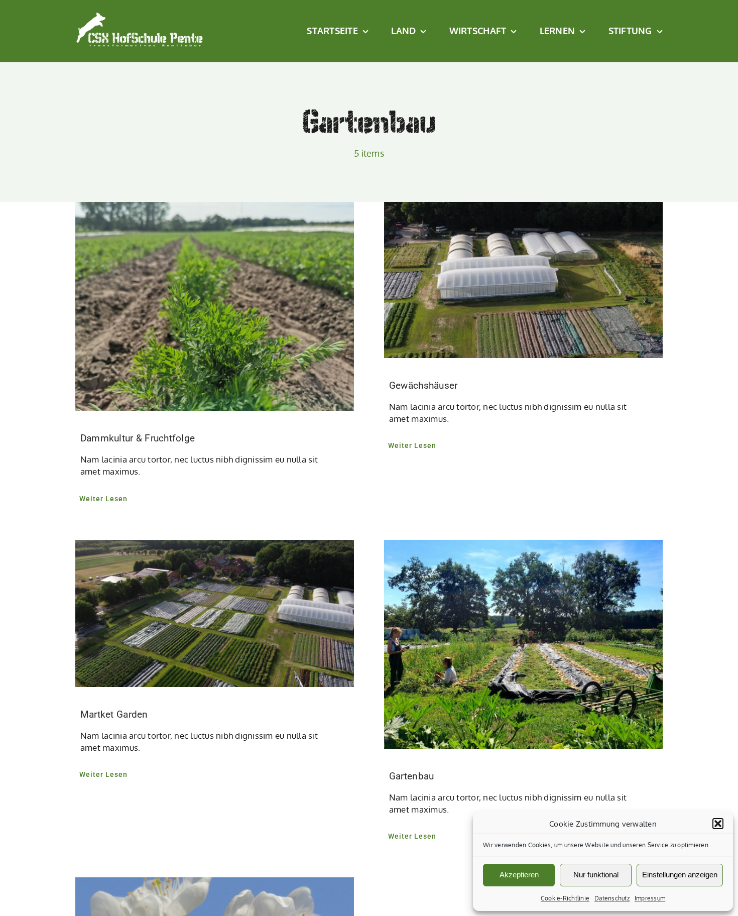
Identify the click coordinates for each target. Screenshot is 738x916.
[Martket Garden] (214, 613)
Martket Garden (114, 714)
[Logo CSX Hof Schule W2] (139, 16)
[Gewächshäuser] (523, 280)
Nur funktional (596, 874)
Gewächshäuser (423, 385)
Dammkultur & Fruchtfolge (137, 438)
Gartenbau (411, 776)
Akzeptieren (519, 874)
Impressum (650, 898)
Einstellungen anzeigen (679, 874)
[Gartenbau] (523, 644)
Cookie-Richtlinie (565, 898)
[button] (718, 824)
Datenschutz (612, 898)
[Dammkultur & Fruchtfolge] (214, 306)
